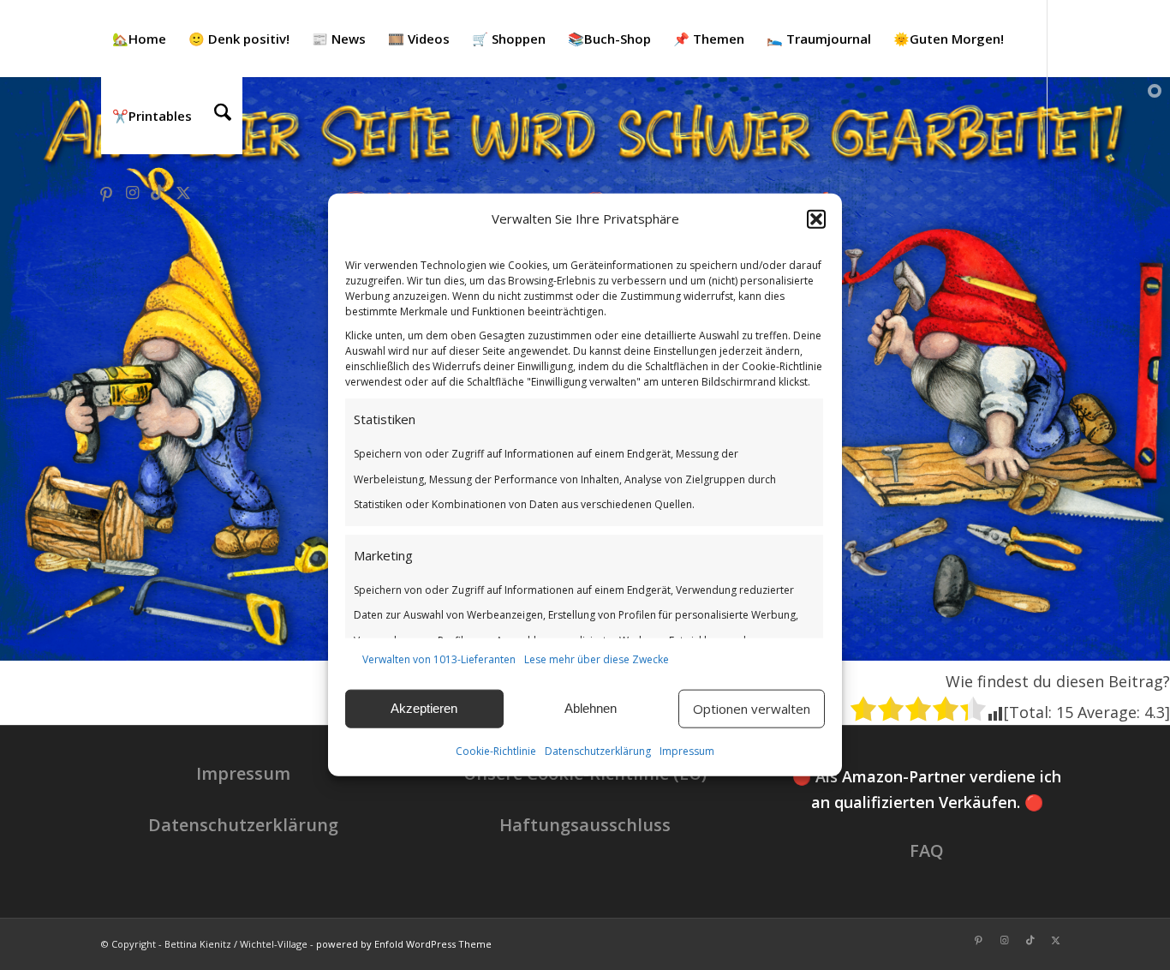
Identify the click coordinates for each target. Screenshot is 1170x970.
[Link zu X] (183, 192)
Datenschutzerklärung (598, 751)
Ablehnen (590, 708)
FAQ (927, 850)
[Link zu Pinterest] (106, 192)
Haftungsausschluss (585, 824)
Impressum (687, 751)
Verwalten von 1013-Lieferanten (439, 659)
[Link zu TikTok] (157, 192)
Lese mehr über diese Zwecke (596, 659)
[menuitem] (139, 38)
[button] (816, 219)
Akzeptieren (424, 708)
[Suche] (222, 115)
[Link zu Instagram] (132, 192)
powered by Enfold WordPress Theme (404, 943)
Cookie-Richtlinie (496, 751)
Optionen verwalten (751, 708)
